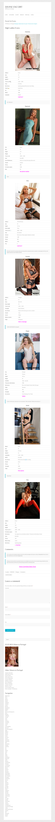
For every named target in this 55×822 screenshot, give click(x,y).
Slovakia (6, 792)
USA (6, 812)
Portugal (27, 14)
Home (6, 14)
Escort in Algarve (34, 23)
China (6, 719)
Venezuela (7, 813)
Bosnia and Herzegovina (9, 711)
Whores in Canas (8, 686)
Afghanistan (7, 695)
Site (6, 622)
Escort (17, 14)
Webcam (22, 14)
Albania (6, 699)
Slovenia (6, 793)
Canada (6, 717)
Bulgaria (6, 714)
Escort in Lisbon (9, 574)
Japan (6, 754)
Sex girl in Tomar (27, 23)
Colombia (7, 721)
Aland (6, 698)
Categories (11, 14)
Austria (6, 705)
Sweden (6, 800)
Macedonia (7, 766)
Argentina (7, 702)
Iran (6, 747)
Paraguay (7, 784)
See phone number (24, 171)
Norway (6, 780)
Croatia (6, 723)
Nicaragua (7, 777)
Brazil (6, 713)
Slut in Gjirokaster (8, 682)
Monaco (6, 770)
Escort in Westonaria (9, 678)
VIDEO (23, 396)
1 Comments (22, 572)
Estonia (6, 733)
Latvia (6, 759)
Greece (6, 738)
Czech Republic (8, 726)
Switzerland (7, 801)
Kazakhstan (7, 757)
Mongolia (7, 772)
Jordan (6, 755)
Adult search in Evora (9, 674)
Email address (8, 614)
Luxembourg (7, 765)
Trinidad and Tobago (9, 806)
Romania (6, 788)
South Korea (7, 796)
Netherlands (7, 774)
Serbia (6, 789)
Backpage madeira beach (19, 23)
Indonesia (7, 746)
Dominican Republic (9, 729)
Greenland (7, 739)
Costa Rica (7, 722)
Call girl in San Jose (8, 684)
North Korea (7, 778)
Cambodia (7, 715)
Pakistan (6, 782)
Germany (7, 737)
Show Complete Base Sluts (27, 566)
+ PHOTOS (17, 545)
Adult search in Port (8, 676)
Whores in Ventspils (8, 683)
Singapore (7, 790)
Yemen (6, 816)
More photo (21, 470)
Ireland (6, 750)
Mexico (6, 767)
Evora (32, 14)
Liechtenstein (7, 762)
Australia (6, 703)
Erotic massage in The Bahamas (11, 688)
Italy (6, 753)
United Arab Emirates (9, 809)
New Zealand (7, 776)
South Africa (7, 794)
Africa (6, 697)
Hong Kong (7, 743)
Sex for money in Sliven (9, 687)
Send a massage (22, 321)
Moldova (6, 769)
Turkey (6, 808)
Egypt (6, 730)
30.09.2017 (12, 572)
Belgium (6, 709)
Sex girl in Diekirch (8, 679)
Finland (6, 734)
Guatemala (7, 741)
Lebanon (6, 761)
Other (6, 781)
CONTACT (20, 97)
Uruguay (6, 810)
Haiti (6, 742)
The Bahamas (7, 805)
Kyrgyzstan (7, 758)
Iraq (6, 749)
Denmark (7, 727)
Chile (6, 718)
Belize (6, 710)
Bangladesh (7, 707)
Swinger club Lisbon (9, 672)
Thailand (7, 804)
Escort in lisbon (8, 675)
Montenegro (7, 773)
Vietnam (6, 814)
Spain (6, 797)
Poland (6, 785)
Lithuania (7, 763)
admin (8, 572)
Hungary (6, 745)
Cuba (6, 725)
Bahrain (6, 706)
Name (6, 607)
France (6, 735)
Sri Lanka (6, 798)
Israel (6, 751)
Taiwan (6, 802)
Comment (7, 588)
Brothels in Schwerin (9, 680)
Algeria (6, 701)
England (6, 731)
